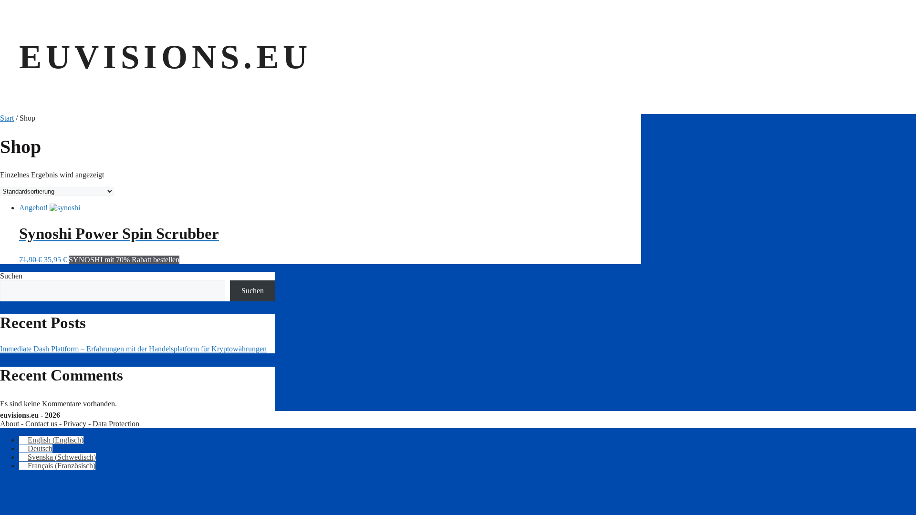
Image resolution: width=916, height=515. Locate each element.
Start (7, 118)
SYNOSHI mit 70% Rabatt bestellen (124, 260)
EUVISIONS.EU (165, 56)
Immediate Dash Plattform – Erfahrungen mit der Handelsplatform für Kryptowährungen (133, 349)
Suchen (11, 276)
